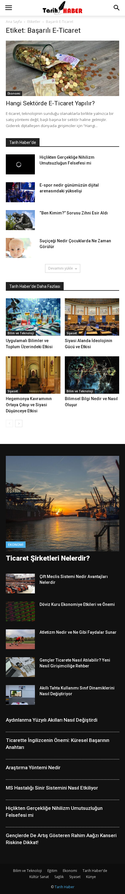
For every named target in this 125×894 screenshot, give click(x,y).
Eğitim (52, 870)
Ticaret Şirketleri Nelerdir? (48, 558)
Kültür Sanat (39, 876)
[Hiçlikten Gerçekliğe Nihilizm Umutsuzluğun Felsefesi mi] (20, 164)
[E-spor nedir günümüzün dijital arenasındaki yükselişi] (20, 192)
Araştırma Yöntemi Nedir (33, 767)
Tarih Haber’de (95, 870)
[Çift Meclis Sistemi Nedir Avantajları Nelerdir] (20, 584)
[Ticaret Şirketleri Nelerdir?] (62, 503)
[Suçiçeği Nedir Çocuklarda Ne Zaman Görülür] (20, 248)
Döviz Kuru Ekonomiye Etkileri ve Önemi (77, 604)
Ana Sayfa (14, 21)
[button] (117, 8)
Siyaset (72, 333)
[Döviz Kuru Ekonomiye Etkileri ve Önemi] (20, 612)
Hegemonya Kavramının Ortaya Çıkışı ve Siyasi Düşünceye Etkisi (29, 404)
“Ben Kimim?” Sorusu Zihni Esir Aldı (74, 213)
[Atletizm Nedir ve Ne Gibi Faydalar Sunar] (20, 639)
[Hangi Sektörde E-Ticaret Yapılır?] (62, 68)
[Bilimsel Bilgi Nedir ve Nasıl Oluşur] (92, 375)
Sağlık (59, 876)
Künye (91, 876)
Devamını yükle (60, 268)
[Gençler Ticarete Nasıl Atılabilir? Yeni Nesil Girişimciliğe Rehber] (20, 667)
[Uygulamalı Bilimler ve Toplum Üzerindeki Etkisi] (33, 317)
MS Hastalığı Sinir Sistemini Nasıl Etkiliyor (52, 788)
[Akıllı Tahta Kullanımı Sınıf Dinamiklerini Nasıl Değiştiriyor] (20, 695)
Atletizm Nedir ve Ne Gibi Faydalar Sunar (78, 632)
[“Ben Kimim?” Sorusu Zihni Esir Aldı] (20, 220)
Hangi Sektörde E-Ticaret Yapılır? (50, 103)
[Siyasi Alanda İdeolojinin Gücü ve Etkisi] (92, 317)
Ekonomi (14, 93)
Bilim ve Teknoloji (21, 333)
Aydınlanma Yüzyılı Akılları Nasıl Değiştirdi (51, 720)
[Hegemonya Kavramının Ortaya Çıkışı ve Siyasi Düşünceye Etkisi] (33, 375)
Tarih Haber (64, 886)
